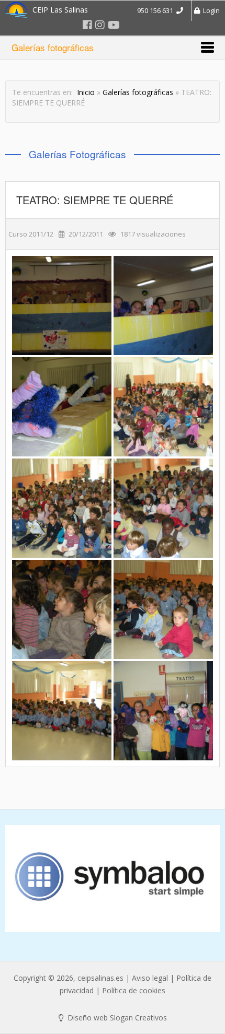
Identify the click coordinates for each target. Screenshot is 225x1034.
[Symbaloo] (112, 878)
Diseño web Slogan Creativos (116, 1018)
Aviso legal (150, 978)
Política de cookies (133, 990)
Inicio (86, 92)
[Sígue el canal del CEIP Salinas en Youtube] (113, 25)
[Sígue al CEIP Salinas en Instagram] (100, 25)
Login (210, 10)
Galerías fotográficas (138, 92)
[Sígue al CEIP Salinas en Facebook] (87, 25)
